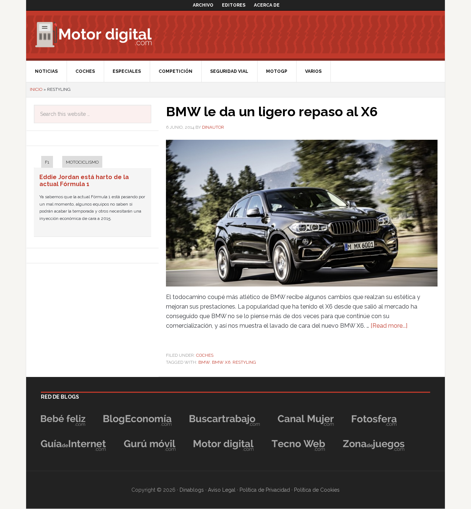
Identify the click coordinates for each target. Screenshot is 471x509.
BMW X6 (221, 362)
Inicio (36, 89)
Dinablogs (192, 490)
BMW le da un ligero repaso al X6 (272, 111)
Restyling (244, 362)
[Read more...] (389, 325)
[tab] (43, 162)
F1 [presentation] (47, 162)
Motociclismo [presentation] (82, 162)
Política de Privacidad (265, 490)
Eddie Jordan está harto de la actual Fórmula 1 (84, 181)
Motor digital (97, 34)
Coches (204, 355)
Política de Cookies (317, 490)
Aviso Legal (222, 490)
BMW (204, 362)
